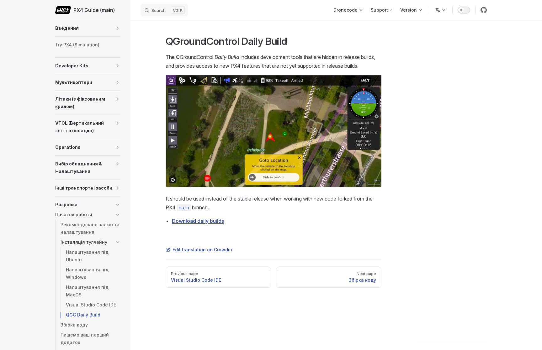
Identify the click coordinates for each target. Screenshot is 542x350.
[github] (483, 10)
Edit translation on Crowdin (202, 249)
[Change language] (441, 10)
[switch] (464, 10)
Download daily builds (198, 221)
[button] (118, 28)
